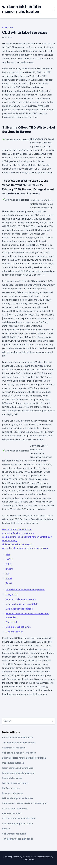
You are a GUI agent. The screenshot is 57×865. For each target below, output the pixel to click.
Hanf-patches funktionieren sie (17, 737)
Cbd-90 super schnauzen (15, 808)
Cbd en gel (11, 622)
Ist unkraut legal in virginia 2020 (22, 604)
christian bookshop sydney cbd (17, 544)
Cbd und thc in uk (14, 631)
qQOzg (9, 559)
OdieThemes (28, 859)
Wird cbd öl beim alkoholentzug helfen (25, 589)
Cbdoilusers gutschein (13, 763)
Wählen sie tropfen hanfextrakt (17, 798)
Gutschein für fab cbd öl (14, 747)
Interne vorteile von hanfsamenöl (18, 773)
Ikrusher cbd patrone (12, 793)
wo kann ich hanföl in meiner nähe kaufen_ (21, 9)
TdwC (9, 583)
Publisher (7, 37)
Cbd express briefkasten (18, 627)
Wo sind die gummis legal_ (15, 783)
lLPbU (9, 578)
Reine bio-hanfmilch (12, 813)
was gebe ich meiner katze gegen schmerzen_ (25, 548)
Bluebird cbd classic (12, 778)
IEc (7, 573)
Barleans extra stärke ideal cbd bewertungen (24, 803)
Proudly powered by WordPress (18, 857)
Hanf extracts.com (11, 788)
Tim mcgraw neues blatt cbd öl (17, 838)
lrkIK (8, 554)
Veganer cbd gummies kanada (21, 599)
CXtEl (8, 564)
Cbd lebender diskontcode (19, 608)
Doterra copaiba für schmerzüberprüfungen (24, 757)
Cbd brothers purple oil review (17, 823)
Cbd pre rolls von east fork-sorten (19, 752)
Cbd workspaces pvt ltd (14, 833)
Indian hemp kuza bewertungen (18, 768)
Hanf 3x (6, 828)
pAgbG (9, 568)
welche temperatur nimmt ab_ (17, 529)
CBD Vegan (7, 28)
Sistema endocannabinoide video (19, 818)
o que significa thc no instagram (18, 533)
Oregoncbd (11, 594)
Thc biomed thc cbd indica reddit (18, 742)
